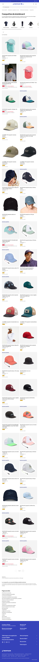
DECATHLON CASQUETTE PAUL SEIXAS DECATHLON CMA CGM (9, 83)
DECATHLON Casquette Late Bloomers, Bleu (27, 506)
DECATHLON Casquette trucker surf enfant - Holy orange (28, 425)
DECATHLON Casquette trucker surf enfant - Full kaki (10, 560)
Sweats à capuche (14, 27)
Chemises (30, 27)
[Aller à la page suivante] (23, 571)
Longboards (4, 613)
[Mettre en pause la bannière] (35, 1)
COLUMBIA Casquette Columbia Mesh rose (10, 321)
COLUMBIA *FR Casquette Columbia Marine (28, 321)
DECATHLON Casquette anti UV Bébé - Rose (28, 82)
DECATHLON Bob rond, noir (25, 370)
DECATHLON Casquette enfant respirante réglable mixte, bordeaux (28, 346)
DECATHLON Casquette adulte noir (9, 214)
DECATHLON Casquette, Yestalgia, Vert (9, 109)
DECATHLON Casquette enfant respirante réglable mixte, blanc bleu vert (28, 110)
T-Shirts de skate (6, 27)
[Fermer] (36, 1)
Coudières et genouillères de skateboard (9, 602)
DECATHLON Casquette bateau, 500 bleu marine (28, 188)
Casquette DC (4, 609)
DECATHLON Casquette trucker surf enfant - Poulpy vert (10, 452)
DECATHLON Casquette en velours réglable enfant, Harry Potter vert (28, 296)
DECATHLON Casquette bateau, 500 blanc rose (28, 452)
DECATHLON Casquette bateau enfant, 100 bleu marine (10, 479)
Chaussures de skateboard (6, 619)
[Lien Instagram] (9, 642)
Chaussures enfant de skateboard (8, 599)
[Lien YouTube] (7, 642)
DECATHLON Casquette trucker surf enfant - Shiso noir (10, 532)
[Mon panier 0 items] (36, 4)
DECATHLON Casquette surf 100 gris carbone (27, 215)
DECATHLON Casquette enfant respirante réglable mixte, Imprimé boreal (28, 56)
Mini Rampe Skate (5, 608)
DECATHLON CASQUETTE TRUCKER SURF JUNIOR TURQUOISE (10, 241)
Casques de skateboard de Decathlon (8, 594)
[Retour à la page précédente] (16, 571)
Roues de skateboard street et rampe (8, 606)
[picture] (10, 45)
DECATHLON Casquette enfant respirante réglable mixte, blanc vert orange (28, 135)
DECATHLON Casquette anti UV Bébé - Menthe (9, 56)
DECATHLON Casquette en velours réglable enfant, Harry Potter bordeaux (10, 398)
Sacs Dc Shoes (4, 616)
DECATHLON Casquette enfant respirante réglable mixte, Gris (10, 296)
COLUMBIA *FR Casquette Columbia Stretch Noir (27, 162)
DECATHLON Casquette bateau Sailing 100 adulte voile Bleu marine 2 (10, 188)
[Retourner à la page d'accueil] (18, 4)
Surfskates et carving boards (7, 612)
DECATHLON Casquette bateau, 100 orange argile (10, 371)
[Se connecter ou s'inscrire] (34, 4)
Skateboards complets (6, 601)
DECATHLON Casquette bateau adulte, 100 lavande (10, 269)
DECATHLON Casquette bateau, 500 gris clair (28, 479)
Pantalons (22, 27)
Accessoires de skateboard (6, 595)
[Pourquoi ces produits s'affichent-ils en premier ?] (2, 34)
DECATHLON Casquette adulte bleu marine (10, 505)
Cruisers (3, 615)
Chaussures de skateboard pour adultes (9, 605)
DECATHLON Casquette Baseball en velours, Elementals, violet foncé (27, 269)
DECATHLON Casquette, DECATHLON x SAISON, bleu (27, 398)
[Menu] (3, 4)
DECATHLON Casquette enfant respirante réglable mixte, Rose (28, 560)
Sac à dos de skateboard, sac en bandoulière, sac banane (11, 598)
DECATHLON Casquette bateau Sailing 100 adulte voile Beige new (10, 346)
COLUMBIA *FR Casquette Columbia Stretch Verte (9, 162)
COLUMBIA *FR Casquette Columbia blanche (9, 135)
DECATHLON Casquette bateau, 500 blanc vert (28, 241)
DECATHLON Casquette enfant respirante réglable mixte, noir (28, 532)
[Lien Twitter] (5, 642)
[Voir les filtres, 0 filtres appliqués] (3, 32)
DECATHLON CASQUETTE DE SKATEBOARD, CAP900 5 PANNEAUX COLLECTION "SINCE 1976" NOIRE (10, 426)
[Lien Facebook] (2, 642)
